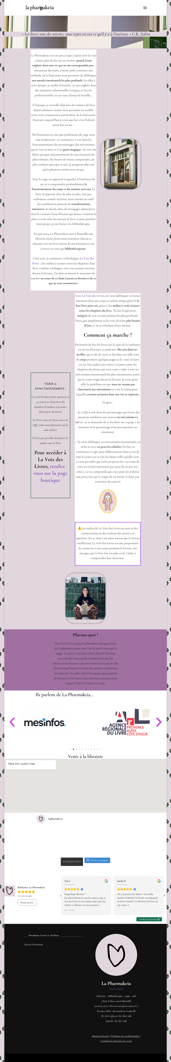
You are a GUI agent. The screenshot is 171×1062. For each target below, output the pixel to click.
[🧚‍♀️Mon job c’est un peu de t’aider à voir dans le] (97, 833)
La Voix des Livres (92, 296)
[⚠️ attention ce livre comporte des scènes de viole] (48, 848)
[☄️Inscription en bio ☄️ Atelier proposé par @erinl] (122, 848)
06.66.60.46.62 (101, 1006)
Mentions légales (100, 1036)
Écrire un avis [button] (27, 902)
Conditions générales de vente (116, 1041)
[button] (12, 722)
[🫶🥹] (73, 848)
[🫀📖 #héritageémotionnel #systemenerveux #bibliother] (73, 833)
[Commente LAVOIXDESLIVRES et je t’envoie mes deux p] (48, 833)
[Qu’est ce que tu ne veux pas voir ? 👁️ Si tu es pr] (97, 848)
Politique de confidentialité (125, 1036)
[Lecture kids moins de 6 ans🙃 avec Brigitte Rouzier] (122, 833)
